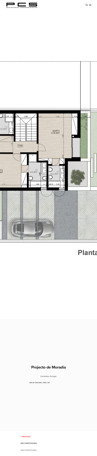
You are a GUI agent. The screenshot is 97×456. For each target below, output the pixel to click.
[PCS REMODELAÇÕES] (22, 5)
